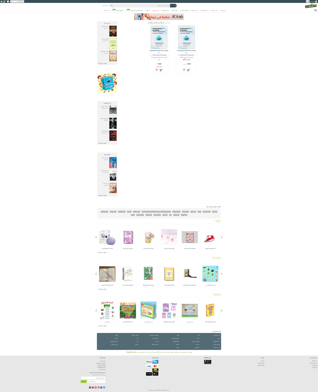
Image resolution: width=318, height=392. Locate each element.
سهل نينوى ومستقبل (104, 118)
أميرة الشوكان (105, 41)
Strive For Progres (128, 249)
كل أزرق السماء (157, 215)
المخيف (133, 215)
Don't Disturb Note (169, 285)
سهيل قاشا (106, 120)
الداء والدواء (176, 215)
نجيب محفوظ (136, 212)
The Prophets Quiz (210, 322)
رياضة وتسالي (216, 344)
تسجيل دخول (312, 1)
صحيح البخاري (104, 212)
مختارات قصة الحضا (104, 51)
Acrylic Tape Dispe (169, 249)
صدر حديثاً (162, 352)
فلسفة (177, 344)
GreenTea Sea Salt (148, 249)
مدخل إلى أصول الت (104, 106)
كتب (191, 352)
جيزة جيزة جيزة (105, 158)
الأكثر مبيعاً (156, 352)
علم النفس (197, 347)
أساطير (116, 338)
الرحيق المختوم (140, 215)
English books (131, 352)
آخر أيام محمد (105, 183)
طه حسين (165, 215)
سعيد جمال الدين (104, 133)
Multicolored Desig (148, 285)
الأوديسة (129, 212)
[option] (210, 237)
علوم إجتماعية (155, 344)
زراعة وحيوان (155, 338)
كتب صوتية (178, 352)
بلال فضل (106, 160)
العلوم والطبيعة (114, 341)
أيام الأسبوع (107, 322)
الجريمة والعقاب (176, 212)
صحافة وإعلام (216, 341)
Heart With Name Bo (107, 285)
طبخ (219, 338)
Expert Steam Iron (210, 249)
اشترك (83, 381)
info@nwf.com (101, 367)
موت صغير (193, 212)
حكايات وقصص (189, 322)
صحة (198, 338)
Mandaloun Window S (189, 285)
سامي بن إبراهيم (105, 108)
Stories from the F (128, 322)
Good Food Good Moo (190, 249)
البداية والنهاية (121, 212)
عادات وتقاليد (114, 344)
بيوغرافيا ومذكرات (154, 335)
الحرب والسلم (113, 212)
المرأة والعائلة (176, 341)
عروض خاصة (170, 352)
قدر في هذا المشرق (104, 171)
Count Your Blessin (127, 285)
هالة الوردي (106, 185)
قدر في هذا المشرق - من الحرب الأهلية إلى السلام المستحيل (156, 212)
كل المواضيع (217, 335)
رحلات (136, 344)
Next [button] (96, 237)
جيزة (170, 215)
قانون (177, 347)
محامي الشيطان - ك (104, 26)
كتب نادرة (149, 352)
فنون (178, 335)
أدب (137, 338)
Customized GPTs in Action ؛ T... (186, 52)
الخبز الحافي (149, 215)
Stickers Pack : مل (210, 285)
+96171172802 (101, 365)
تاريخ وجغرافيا (175, 338)
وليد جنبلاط (105, 172)
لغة (198, 335)
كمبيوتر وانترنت (195, 341)
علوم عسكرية (216, 347)
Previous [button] (222, 237)
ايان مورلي (106, 28)
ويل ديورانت (105, 53)
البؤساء (199, 212)
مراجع (157, 341)
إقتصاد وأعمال (134, 335)
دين (137, 341)
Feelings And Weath (169, 322)
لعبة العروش (184, 215)
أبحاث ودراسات (141, 352)
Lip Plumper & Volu (107, 249)
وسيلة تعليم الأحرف (148, 322)
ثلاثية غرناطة (185, 212)
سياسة (197, 344)
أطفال (116, 335)
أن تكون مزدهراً (105, 39)
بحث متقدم (185, 352)
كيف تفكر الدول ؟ (104, 131)
